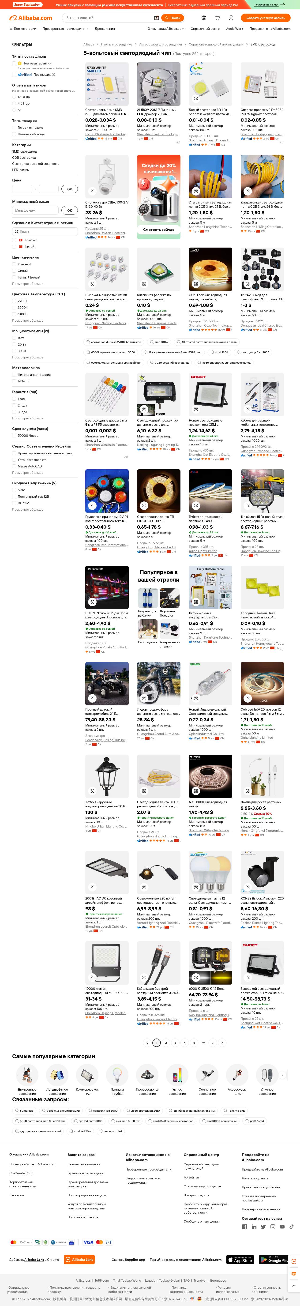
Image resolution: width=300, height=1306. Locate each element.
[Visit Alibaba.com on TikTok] (291, 1227)
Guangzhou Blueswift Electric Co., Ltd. (210, 923)
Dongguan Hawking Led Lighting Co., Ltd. (262, 551)
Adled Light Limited (203, 551)
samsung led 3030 (105, 1110)
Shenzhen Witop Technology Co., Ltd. (210, 830)
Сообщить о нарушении (202, 1221)
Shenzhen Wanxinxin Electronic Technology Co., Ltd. (107, 445)
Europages (218, 1280)
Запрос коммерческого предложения (143, 1180)
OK (69, 189)
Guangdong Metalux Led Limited (158, 547)
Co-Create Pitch (21, 1173)
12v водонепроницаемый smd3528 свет (175, 352)
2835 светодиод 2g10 (145, 1110)
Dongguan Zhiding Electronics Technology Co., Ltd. (107, 323)
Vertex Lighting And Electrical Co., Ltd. (158, 923)
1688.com (102, 1280)
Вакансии (16, 1195)
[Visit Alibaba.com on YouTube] (282, 1227)
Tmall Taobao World (127, 1280)
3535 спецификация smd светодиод (226, 362)
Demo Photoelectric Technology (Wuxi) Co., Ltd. (107, 134)
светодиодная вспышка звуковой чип (116, 362)
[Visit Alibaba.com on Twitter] (263, 1227)
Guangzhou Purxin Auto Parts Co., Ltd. (107, 647)
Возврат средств (197, 1195)
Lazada (150, 1280)
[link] (294, 1261)
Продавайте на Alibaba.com (262, 1169)
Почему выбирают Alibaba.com (32, 1164)
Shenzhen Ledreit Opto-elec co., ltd (107, 926)
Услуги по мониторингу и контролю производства (87, 1206)
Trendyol (200, 1280)
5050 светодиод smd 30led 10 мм (42, 1121)
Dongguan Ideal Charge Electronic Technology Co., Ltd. (262, 325)
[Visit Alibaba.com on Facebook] (245, 1227)
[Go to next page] (222, 1043)
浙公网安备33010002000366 (226, 1299)
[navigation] (45, 544)
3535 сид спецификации (63, 1110)
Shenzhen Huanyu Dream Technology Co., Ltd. (210, 140)
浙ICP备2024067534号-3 (269, 1299)
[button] (156, 18)
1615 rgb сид (236, 1110)
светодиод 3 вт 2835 (255, 352)
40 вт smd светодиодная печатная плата (209, 342)
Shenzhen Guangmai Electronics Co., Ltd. (158, 323)
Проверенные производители (148, 1169)
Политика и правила (83, 1217)
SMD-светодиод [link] (263, 44)
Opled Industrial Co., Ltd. (206, 734)
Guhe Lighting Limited (257, 737)
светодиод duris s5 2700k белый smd (116, 342)
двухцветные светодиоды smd (40, 1131)
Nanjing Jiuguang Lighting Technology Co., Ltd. (158, 445)
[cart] (218, 18)
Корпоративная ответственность (22, 1184)
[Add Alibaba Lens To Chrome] (79, 1259)
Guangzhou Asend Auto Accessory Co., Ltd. (158, 734)
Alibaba (88, 44)
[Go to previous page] (147, 1043)
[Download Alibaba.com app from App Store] (240, 1259)
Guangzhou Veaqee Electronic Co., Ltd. (262, 451)
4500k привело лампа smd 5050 (113, 352)
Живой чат (191, 1177)
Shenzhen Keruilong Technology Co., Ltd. (210, 637)
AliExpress (83, 1280)
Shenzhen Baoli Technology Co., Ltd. (158, 134)
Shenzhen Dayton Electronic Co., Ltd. (107, 233)
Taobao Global (169, 1280)
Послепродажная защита (87, 1195)
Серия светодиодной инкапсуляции (216, 44)
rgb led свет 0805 (90, 1121)
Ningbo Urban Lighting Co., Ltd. (107, 826)
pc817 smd (257, 1121)
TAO (187, 1280)
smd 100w (161, 342)
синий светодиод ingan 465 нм (194, 1110)
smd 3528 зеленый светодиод (173, 1121)
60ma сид (26, 1110)
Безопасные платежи (84, 1164)
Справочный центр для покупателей (201, 1166)
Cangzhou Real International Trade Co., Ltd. (107, 545)
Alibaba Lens (34, 1259)
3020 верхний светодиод (172, 362)
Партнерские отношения (261, 1209)
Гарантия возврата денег (86, 1173)
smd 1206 (221, 352)
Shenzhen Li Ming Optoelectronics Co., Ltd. (262, 227)
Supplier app (135, 1259)
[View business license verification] (192, 1299)
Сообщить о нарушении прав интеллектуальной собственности (205, 1208)
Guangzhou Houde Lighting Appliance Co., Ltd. (158, 836)
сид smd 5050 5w (127, 1121)
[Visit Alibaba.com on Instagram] (273, 1227)
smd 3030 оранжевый (221, 1121)
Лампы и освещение (116, 44)
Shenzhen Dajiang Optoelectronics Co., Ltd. (107, 1013)
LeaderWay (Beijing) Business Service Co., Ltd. (107, 740)
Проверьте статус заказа (261, 1187)
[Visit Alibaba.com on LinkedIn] (254, 1227)
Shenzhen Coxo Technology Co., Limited (210, 325)
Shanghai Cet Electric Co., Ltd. (210, 454)
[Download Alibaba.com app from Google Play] (275, 1259)
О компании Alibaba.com (29, 1154)
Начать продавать (255, 1178)
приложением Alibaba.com (200, 1259)
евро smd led (113, 1131)
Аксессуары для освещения (160, 44)
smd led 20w (82, 1131)
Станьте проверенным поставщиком (259, 1198)
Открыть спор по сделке (202, 1186)
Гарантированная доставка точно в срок (88, 1184)
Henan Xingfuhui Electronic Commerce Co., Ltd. (262, 830)
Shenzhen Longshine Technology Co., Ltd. (210, 227)
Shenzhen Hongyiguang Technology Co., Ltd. (262, 134)
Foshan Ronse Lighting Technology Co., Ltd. (262, 923)
